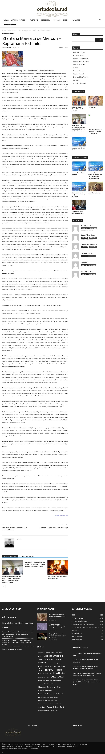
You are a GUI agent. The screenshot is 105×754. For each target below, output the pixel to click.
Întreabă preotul (11, 25)
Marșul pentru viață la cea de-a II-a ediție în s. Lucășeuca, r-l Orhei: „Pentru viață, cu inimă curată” (35, 564)
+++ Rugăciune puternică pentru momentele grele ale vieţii (57, 616)
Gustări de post (78, 74)
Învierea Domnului (72, 746)
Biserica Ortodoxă (53, 656)
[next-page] (7, 586)
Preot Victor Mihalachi (89, 244)
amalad (75, 660)
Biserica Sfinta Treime (80, 77)
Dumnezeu (46, 669)
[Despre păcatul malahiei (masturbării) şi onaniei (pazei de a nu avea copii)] (42, 636)
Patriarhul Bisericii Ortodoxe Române (48, 697)
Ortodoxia (45, 20)
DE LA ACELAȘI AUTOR (26, 556)
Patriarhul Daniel (52, 700)
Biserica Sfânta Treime (49, 659)
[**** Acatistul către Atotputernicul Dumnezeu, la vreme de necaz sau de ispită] (42, 626)
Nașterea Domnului (46, 687)
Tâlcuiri (75, 68)
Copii (61, 663)
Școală (57, 710)
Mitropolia (46, 680)
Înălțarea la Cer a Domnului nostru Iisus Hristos (78, 109)
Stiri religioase (12, 30)
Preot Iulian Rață (55, 707)
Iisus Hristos (59, 673)
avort (61, 652)
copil (40, 666)
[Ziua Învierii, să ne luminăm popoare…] (79, 205)
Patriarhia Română (58, 694)
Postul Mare (61, 746)
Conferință (55, 663)
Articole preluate (79, 65)
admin (9, 47)
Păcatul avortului (82, 744)
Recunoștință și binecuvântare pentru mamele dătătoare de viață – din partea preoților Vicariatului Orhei (17, 634)
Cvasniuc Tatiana (87, 253)
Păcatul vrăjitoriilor (7, 746)
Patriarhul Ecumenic (43, 704)
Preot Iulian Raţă (87, 226)
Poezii (65, 20)
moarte (40, 684)
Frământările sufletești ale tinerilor (46, 746)
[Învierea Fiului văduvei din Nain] (79, 141)
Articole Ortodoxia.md (80, 59)
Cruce (55, 666)
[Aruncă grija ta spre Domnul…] (95, 186)
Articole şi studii (18, 20)
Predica (41, 707)
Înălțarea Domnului (7, 744)
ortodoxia (41, 690)
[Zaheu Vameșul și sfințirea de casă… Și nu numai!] (79, 186)
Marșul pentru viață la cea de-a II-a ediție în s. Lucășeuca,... (95, 131)
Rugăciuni (34, 20)
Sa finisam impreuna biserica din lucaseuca (14, 748)
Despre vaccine (30, 746)
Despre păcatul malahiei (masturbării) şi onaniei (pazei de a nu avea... (57, 635)
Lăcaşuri (76, 20)
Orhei (59, 687)
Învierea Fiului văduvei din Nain (12, 649)
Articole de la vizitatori (81, 62)
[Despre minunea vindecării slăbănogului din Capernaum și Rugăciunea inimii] (95, 166)
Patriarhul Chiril (42, 700)
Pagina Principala (79, 52)
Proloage (56, 20)
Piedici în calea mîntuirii (53, 744)
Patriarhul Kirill (54, 704)
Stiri (19, 30)
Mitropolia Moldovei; (55, 680)
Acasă (6, 20)
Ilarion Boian (41, 677)
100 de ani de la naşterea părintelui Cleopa (53, 528)
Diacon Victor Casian (88, 235)
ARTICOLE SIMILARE (10, 556)
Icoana (40, 673)
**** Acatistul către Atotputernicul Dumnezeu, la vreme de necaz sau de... (57, 626)
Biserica (40, 656)
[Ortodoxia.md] (52, 9)
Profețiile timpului (79, 83)
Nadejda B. (85, 263)
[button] (100, 20)
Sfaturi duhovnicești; (43, 710)
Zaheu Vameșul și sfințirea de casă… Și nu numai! (78, 194)
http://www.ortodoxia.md (87, 230)
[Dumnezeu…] (95, 101)
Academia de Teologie (44, 652)
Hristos (58, 670)
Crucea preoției (19, 746)
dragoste (61, 666)
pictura (61, 704)
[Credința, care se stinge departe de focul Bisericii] (57, 567)
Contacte (76, 80)
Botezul (49, 663)
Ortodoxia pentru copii (68, 744)
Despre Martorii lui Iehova (22, 744)
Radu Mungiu (77, 673)
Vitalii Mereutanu (87, 272)
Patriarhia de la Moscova (44, 694)
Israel (48, 677)
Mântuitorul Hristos (49, 684)
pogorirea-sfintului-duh (38, 744)
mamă (40, 680)
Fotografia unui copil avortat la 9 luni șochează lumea (14, 529)
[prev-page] (3, 586)
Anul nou (54, 652)
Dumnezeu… (92, 107)
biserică (42, 663)
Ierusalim (45, 673)
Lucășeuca (57, 676)
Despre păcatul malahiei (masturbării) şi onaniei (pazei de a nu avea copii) (86, 682)
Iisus (51, 673)
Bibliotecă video (78, 71)
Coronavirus (47, 666)
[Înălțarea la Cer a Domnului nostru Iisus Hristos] (79, 101)
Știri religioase (78, 55)
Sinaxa (52, 710)
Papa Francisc (48, 690)
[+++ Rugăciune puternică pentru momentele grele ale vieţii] (42, 617)
